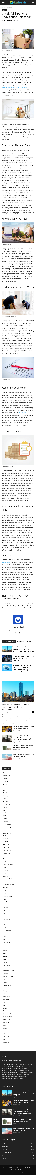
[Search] (33, 2)
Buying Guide (7, 804)
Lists (4, 936)
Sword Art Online (8, 1014)
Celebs (5, 819)
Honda (5, 899)
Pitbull (5, 979)
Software (6, 999)
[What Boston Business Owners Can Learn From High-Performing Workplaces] (7, 649)
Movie (5, 953)
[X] (8, 24)
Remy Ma (6, 988)
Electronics (6, 847)
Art (4, 787)
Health (5, 882)
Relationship (7, 985)
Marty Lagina (7, 948)
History (5, 887)
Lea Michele (7, 930)
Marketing (6, 942)
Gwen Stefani (7, 879)
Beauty (5, 793)
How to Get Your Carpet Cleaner (9, 607)
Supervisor (16, 598)
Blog (4, 799)
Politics (5, 982)
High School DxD (8, 885)
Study (5, 1008)
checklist (9, 596)
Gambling (6, 870)
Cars (4, 810)
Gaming (5, 876)
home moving (17, 596)
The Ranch (6, 1022)
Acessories (6, 776)
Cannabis (6, 807)
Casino (5, 813)
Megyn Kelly (7, 951)
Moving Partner (27, 596)
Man (4, 939)
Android (5, 781)
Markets (5, 945)
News (5, 968)
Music (5, 962)
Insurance (6, 910)
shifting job (22, 413)
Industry (5, 908)
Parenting (6, 973)
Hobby (5, 890)
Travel (5, 1028)
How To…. (6, 902)
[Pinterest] (13, 24)
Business (9, 7)
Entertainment (7, 850)
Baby (4, 790)
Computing (6, 821)
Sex (4, 994)
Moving (5, 959)
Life (4, 933)
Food (4, 862)
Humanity (6, 905)
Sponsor (5, 1002)
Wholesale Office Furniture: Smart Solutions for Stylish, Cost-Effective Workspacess (22, 738)
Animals (5, 784)
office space (6, 562)
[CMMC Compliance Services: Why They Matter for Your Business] (7, 658)
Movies (5, 956)
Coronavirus (7, 824)
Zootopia (6, 1042)
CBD (4, 816)
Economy (6, 842)
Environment (7, 853)
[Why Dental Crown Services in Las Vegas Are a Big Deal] (7, 757)
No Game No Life (8, 971)
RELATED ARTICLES (9, 642)
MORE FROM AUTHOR (24, 642)
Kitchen (5, 925)
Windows (6, 1037)
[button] (3, 2)
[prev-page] (3, 677)
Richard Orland (8, 20)
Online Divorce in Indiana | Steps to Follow (26, 607)
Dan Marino (7, 833)
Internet (5, 913)
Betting (5, 796)
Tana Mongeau (7, 1017)
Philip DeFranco (8, 976)
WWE (4, 1039)
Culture (5, 830)
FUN (4, 867)
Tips (4, 1025)
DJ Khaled (6, 839)
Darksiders (6, 836)
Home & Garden (8, 896)
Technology (6, 1019)
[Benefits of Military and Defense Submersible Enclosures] (7, 748)
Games (5, 873)
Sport (5, 1005)
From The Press (8, 864)
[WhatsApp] (17, 24)
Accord (5, 773)
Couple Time (7, 827)
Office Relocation (7, 598)
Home (3, 7)
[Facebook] (4, 24)
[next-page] (6, 677)
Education (6, 844)
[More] (22, 24)
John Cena (6, 919)
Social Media (7, 996)
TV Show (5, 1031)
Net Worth (6, 965)
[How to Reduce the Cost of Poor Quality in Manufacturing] (7, 729)
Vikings (5, 1034)
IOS (4, 916)
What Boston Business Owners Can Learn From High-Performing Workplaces (23, 649)
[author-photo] (18, 624)
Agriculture (6, 778)
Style (4, 1011)
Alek (3, 712)
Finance (5, 859)
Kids (4, 922)
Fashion (5, 856)
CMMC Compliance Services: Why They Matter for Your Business (23, 658)
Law (4, 928)
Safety (5, 991)
